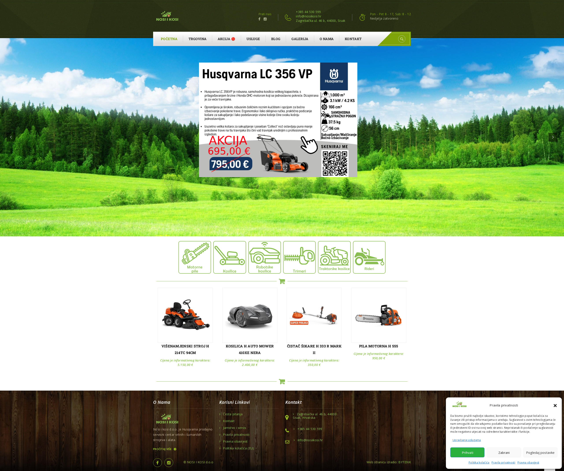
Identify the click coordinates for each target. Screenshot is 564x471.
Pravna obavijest (528, 462)
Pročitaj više (162, 449)
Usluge (253, 39)
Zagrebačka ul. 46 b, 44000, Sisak (320, 21)
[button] (555, 405)
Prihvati (467, 452)
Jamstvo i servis (234, 428)
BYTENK (404, 462)
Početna (169, 39)
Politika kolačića (479, 462)
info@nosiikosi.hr (308, 16)
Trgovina (197, 39)
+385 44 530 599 (308, 12)
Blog (275, 39)
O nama (327, 39)
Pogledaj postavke (540, 452)
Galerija (299, 39)
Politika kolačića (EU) (238, 448)
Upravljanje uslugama (467, 440)
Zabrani (504, 452)
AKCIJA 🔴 (226, 39)
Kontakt (353, 39)
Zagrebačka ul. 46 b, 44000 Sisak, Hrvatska (315, 415)
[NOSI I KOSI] (167, 16)
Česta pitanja (233, 414)
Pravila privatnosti (503, 462)
